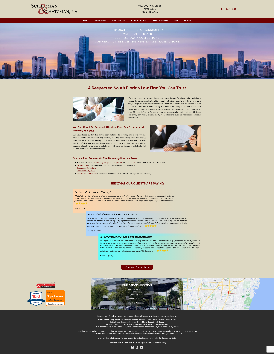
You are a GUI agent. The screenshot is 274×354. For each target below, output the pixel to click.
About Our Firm (119, 20)
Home (85, 20)
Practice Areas (99, 20)
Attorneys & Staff (139, 20)
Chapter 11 (117, 162)
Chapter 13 (130, 162)
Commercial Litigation (86, 171)
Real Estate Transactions (87, 173)
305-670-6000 (229, 9)
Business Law (82, 165)
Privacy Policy (160, 343)
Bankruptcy (98, 162)
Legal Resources (160, 20)
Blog (176, 20)
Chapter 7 (108, 162)
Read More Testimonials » (137, 267)
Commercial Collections (86, 168)
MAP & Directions (137, 303)
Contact (188, 20)
